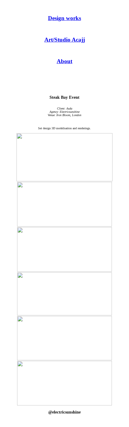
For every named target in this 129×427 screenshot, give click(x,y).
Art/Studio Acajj (64, 40)
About (64, 61)
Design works (64, 18)
